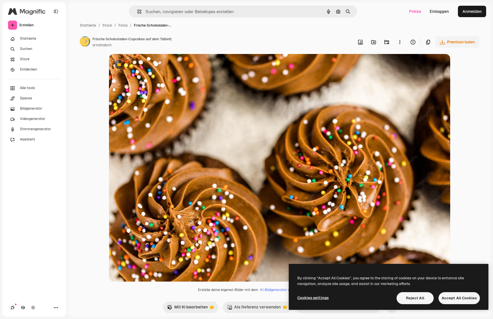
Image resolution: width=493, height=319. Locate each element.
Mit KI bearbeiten (187, 308)
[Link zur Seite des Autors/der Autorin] (85, 42)
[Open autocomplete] (137, 11)
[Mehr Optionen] (399, 42)
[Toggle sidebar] (55, 11)
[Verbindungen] (12, 307)
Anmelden (472, 11)
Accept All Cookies (459, 298)
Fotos (123, 25)
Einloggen (439, 11)
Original (145, 65)
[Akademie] (22, 307)
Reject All (415, 298)
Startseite (88, 25)
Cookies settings (313, 297)
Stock (107, 25)
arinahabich (102, 45)
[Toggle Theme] (33, 307)
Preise (415, 11)
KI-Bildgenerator (273, 290)
